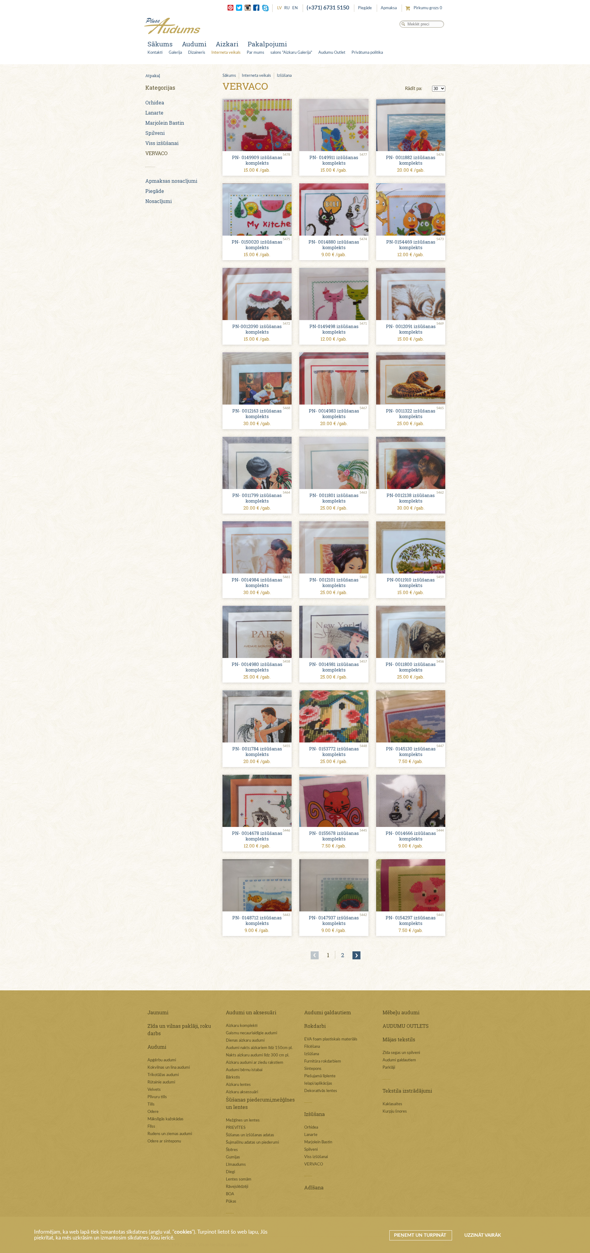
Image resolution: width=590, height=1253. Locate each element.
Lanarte (154, 112)
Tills (151, 1104)
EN (295, 8)
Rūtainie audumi (161, 1082)
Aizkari (227, 44)
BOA (230, 1194)
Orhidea (154, 102)
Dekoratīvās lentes (320, 1091)
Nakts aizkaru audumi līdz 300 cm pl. (257, 1055)
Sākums (160, 44)
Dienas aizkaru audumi (245, 1041)
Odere (153, 1112)
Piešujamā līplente (320, 1076)
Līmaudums (236, 1165)
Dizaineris (196, 53)
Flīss (151, 1127)
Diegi (230, 1172)
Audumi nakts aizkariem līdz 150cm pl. (259, 1048)
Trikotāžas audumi (163, 1075)
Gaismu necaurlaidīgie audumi (251, 1033)
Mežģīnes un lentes (243, 1120)
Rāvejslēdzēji (237, 1187)
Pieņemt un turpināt (420, 1235)
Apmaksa (389, 8)
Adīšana (314, 1187)
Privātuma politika (367, 53)
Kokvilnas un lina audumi (169, 1068)
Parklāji (389, 1068)
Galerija (175, 53)
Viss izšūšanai (162, 143)
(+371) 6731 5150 (328, 8)
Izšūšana (284, 76)
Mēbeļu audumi (401, 1012)
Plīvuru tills (157, 1097)
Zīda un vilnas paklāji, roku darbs (179, 1029)
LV (279, 8)
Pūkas (231, 1202)
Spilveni (155, 133)
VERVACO (156, 153)
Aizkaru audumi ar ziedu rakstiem (254, 1063)
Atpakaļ (152, 75)
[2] (356, 955)
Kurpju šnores (395, 1112)
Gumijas (233, 1157)
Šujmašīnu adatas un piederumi (252, 1143)
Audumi (194, 44)
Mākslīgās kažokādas (165, 1119)
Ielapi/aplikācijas (318, 1084)
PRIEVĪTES (236, 1128)
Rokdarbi (315, 1026)
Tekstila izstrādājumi (407, 1090)
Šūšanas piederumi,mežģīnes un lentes (260, 1103)
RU (287, 8)
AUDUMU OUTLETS (406, 1026)
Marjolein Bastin (164, 122)
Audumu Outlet (331, 53)
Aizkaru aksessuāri (242, 1092)
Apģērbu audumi (162, 1060)
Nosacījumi (158, 201)
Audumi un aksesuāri (251, 1012)
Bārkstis (233, 1077)
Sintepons (312, 1069)
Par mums (255, 53)
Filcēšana (312, 1047)
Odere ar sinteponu (164, 1141)
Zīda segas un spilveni (401, 1053)
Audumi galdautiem (327, 1012)
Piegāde (365, 8)
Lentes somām (238, 1179)
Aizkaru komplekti (242, 1026)
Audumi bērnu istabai (244, 1070)
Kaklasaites (392, 1104)
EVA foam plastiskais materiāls (330, 1039)
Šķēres (232, 1150)
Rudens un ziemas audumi (170, 1134)
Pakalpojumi (267, 44)
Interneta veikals (226, 53)
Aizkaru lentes (238, 1085)
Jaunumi (158, 1012)
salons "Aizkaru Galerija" (291, 53)
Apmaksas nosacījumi (171, 181)
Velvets (154, 1090)
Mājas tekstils (399, 1039)
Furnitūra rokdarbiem (322, 1061)
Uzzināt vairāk (482, 1235)
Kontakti (155, 53)
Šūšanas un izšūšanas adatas (250, 1135)
